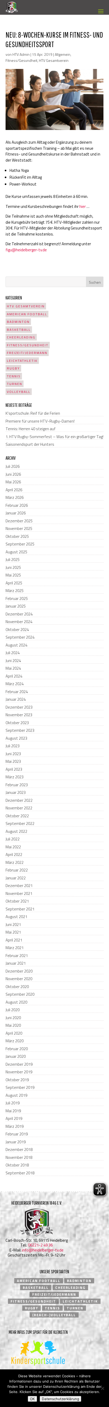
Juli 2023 (13, 746)
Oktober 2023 (17, 723)
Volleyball (18, 391)
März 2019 (15, 1126)
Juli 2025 (13, 560)
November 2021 (19, 893)
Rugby (13, 368)
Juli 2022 (13, 839)
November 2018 (19, 1157)
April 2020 (14, 1033)
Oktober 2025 (17, 536)
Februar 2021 (17, 956)
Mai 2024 (13, 668)
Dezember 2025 (19, 521)
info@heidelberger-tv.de (42, 1250)
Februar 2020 (17, 1049)
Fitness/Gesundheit (21, 60)
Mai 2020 (13, 1025)
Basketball (19, 329)
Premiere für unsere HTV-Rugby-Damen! (40, 421)
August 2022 (16, 831)
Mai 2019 (13, 1111)
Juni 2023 (13, 754)
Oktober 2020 (17, 987)
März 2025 (15, 591)
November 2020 (19, 979)
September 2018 (20, 1173)
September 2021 (20, 909)
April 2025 (14, 583)
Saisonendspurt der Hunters (30, 444)
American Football (27, 314)
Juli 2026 (13, 466)
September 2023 (20, 730)
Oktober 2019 (17, 1080)
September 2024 (20, 637)
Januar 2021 (16, 963)
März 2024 (15, 684)
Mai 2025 (13, 575)
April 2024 (14, 676)
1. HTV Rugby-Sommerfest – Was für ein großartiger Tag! (54, 437)
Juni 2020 (13, 1018)
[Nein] (102, 1388)
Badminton (18, 321)
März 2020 (15, 1041)
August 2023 (16, 738)
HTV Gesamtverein (54, 60)
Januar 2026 (16, 513)
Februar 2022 (17, 870)
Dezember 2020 (19, 971)
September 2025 (20, 544)
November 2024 (19, 622)
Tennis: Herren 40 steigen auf (31, 429)
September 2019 (20, 1087)
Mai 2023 (13, 761)
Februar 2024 (17, 692)
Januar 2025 (16, 606)
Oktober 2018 (17, 1165)
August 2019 (16, 1095)
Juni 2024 (13, 661)
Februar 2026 (17, 505)
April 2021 (14, 940)
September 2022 (20, 823)
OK (32, 1399)
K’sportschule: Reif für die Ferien (33, 413)
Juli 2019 (13, 1103)
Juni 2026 (13, 474)
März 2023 (15, 777)
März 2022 (15, 862)
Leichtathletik (22, 360)
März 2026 (15, 497)
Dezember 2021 (19, 886)
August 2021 (16, 917)
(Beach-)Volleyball (54, 1315)
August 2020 (16, 1002)
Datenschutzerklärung (60, 1399)
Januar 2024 (16, 699)
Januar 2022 (16, 878)
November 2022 (19, 808)
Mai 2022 (13, 847)
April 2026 (14, 490)
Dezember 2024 (19, 614)
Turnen (14, 383)
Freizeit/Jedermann (27, 352)
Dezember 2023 (19, 707)
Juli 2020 (13, 1010)
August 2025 (16, 552)
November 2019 (19, 1072)
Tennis (14, 376)
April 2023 (14, 769)
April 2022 (14, 855)
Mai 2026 (13, 482)
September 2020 (20, 994)
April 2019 (14, 1118)
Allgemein (62, 54)
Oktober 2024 (17, 630)
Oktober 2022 (17, 816)
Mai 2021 (13, 932)
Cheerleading (21, 337)
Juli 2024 (13, 653)
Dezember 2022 (19, 800)
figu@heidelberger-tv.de (26, 250)
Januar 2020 (16, 1056)
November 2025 (19, 528)
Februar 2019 (17, 1134)
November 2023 (19, 715)
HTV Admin (21, 54)
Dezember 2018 (19, 1149)
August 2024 (16, 645)
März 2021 (15, 948)
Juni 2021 (13, 925)
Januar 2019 (16, 1142)
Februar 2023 (17, 785)
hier (82, 206)
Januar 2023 (16, 792)
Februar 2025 (17, 598)
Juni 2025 (13, 567)
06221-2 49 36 (40, 1245)
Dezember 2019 (19, 1064)
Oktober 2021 (17, 901)
